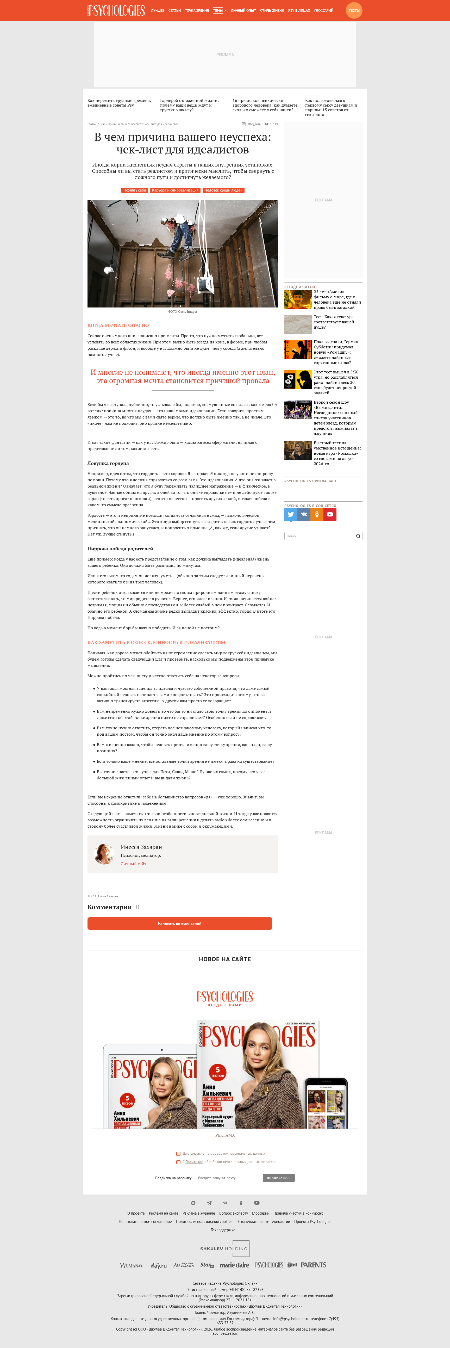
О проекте (136, 1213)
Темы (218, 10)
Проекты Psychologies (312, 1221)
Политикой (194, 1161)
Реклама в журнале (199, 1213)
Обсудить (254, 124)
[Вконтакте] (225, 1203)
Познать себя (134, 190)
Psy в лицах (299, 10)
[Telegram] (209, 1203)
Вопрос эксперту (233, 1213)
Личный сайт (133, 863)
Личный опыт (243, 10)
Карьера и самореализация (175, 190)
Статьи (174, 10)
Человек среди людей (223, 190)
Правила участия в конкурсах (298, 1213)
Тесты (354, 10)
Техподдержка (223, 1229)
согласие (197, 1153)
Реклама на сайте (163, 1213)
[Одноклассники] (241, 1203)
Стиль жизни (272, 10)
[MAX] (193, 1203)
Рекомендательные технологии (263, 1221)
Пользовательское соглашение (145, 1221)
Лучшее (157, 10)
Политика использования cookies (204, 1221)
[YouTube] (257, 1203)
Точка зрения (197, 10)
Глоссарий (323, 10)
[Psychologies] (116, 10)
